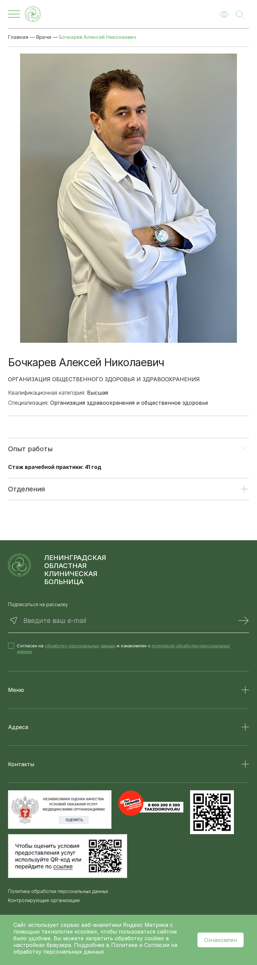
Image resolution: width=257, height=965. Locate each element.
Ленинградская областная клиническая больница (75, 570)
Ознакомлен (220, 940)
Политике (124, 945)
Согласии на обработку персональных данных (95, 948)
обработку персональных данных (80, 645)
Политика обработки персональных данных (58, 891)
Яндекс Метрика (146, 924)
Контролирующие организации (44, 900)
